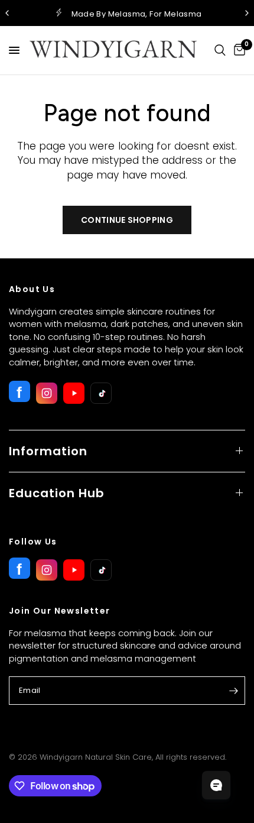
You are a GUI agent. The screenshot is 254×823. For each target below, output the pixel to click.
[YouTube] (73, 393)
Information (48, 451)
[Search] (220, 50)
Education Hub (57, 493)
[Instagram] (46, 393)
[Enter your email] (233, 690)
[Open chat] (216, 785)
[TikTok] (101, 393)
